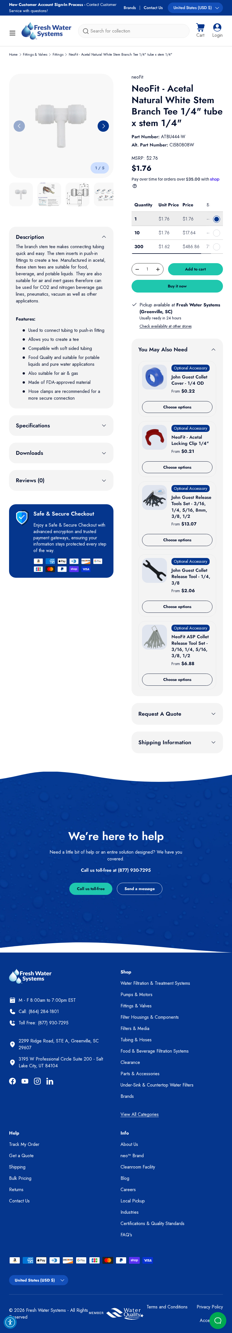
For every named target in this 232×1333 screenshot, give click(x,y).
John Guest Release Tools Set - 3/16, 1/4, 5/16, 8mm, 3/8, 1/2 (191, 507)
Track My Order (24, 1144)
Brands (130, 7)
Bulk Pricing (20, 1178)
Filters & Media (135, 1028)
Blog (125, 1178)
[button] (200, 31)
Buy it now (177, 286)
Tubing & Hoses (136, 1039)
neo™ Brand (132, 1155)
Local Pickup (133, 1201)
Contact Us (153, 7)
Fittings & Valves (35, 54)
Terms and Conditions (167, 1307)
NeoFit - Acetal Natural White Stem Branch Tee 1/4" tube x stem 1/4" (120, 54)
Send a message (139, 888)
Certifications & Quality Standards (152, 1223)
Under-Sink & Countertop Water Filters (157, 1085)
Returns (16, 1189)
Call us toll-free (91, 888)
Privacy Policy (210, 1307)
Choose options (177, 407)
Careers (128, 1189)
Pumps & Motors (136, 994)
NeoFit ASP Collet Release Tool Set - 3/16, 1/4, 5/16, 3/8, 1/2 (190, 646)
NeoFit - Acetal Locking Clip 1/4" (190, 440)
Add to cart (195, 269)
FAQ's (126, 1235)
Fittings (58, 54)
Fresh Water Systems (46, 1310)
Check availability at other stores (165, 326)
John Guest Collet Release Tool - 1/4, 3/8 (190, 576)
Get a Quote (21, 1155)
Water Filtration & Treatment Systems (155, 983)
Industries (130, 1212)
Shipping (17, 1167)
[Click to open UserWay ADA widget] (10, 1322)
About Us (129, 1144)
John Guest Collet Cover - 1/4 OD (189, 380)
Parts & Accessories (140, 1073)
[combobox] (134, 31)
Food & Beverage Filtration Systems (155, 1051)
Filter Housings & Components (150, 1017)
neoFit (137, 77)
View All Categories (140, 1114)
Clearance (130, 1062)
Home (13, 54)
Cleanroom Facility (138, 1167)
